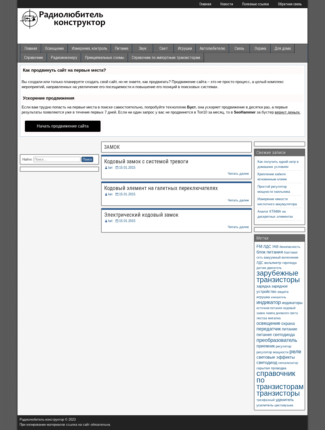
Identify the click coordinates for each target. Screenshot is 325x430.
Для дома (282, 48)
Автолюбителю (212, 48)
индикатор (268, 302)
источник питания (269, 308)
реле (295, 351)
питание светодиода (275, 334)
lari (110, 167)
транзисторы (278, 393)
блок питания (269, 251)
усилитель (264, 405)
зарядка (263, 286)
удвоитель (285, 399)
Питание (121, 48)
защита (282, 292)
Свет (163, 48)
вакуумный (272, 257)
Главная (205, 4)
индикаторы (292, 302)
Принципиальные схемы (104, 57)
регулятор (283, 346)
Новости (226, 4)
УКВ (275, 247)
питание (289, 329)
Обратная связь (290, 4)
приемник (265, 346)
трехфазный (265, 400)
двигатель (274, 268)
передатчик (268, 328)
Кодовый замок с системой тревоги (146, 161)
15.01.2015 (127, 167)
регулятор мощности (272, 352)
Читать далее (238, 174)
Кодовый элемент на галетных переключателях (161, 188)
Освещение (54, 48)
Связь (239, 48)
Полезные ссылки (255, 4)
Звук (143, 48)
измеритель (278, 297)
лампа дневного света (282, 313)
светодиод (266, 362)
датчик (261, 268)
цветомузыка (283, 405)
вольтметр (272, 263)
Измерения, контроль (89, 48)
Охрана (260, 48)
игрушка (263, 297)
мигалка (274, 318)
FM (259, 246)
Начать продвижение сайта (63, 126)
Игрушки (185, 48)
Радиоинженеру (64, 57)
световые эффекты (275, 357)
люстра (261, 318)
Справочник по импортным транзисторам (166, 57)
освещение (268, 323)
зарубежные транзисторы (278, 276)
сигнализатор (288, 363)
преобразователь (276, 340)
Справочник (33, 57)
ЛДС (267, 246)
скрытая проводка (271, 368)
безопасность (290, 247)
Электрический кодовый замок (141, 215)
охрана (288, 323)
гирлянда (289, 263)
